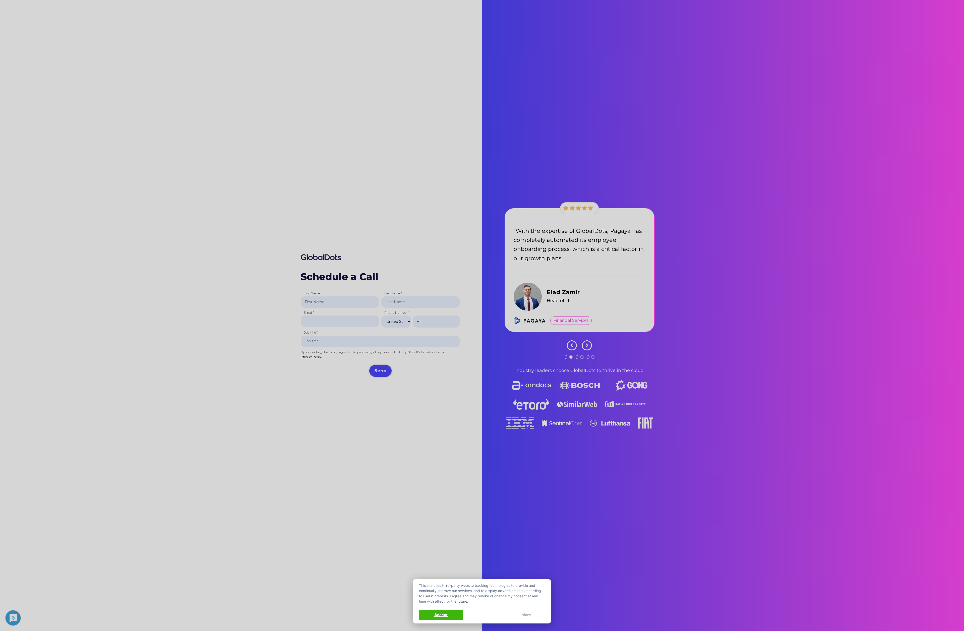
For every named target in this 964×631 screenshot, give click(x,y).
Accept (441, 614)
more (526, 614)
